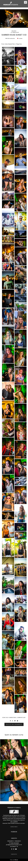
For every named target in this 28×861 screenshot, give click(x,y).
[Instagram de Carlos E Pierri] (13, 849)
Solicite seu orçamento (14, 724)
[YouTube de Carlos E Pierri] (16, 849)
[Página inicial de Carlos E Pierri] (11, 3)
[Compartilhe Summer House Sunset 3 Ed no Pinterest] (17, 720)
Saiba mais (14, 826)
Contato (14, 854)
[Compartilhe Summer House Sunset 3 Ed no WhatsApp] (12, 720)
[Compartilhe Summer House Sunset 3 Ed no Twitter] (15, 720)
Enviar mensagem (15, 843)
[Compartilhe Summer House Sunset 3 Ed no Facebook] (10, 720)
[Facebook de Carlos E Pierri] (11, 849)
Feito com (14, 859)
